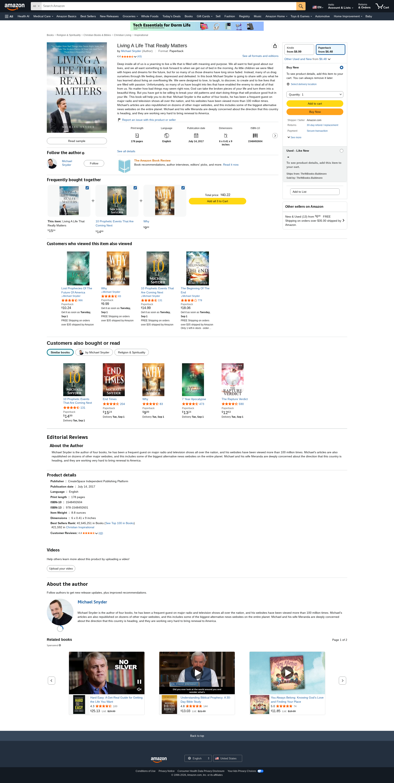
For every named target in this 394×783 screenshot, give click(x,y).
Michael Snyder (131, 51)
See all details (126, 151)
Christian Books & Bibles (97, 35)
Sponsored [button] (52, 645)
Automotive (322, 16)
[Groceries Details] (137, 16)
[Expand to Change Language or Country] (322, 7)
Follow (94, 163)
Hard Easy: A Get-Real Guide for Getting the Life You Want (116, 699)
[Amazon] (15, 6)
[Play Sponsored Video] (197, 673)
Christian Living (122, 35)
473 (201, 404)
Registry (244, 16)
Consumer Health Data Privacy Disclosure (201, 771)
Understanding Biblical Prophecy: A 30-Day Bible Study (206, 699)
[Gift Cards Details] (212, 16)
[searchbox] (168, 6)
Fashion (229, 16)
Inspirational (141, 35)
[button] (9, 16)
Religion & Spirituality (69, 35)
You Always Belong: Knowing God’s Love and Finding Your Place (297, 699)
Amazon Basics (66, 16)
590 (241, 404)
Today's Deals (172, 16)
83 (161, 404)
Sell (218, 16)
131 (82, 407)
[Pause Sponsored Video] (139, 682)
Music (257, 16)
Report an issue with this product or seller (149, 119)
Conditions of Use (146, 771)
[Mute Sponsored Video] (139, 689)
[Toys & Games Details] (311, 16)
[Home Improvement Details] (361, 16)
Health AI (23, 16)
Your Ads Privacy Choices (242, 771)
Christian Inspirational (80, 527)
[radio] (299, 49)
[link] (117, 200)
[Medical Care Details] (52, 16)
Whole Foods (149, 16)
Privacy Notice (167, 771)
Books (189, 16)
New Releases (109, 16)
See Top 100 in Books (119, 523)
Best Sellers (88, 16)
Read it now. (231, 164)
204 (122, 404)
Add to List (299, 191)
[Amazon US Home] (159, 760)
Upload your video (61, 568)
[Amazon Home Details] (286, 16)
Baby (368, 16)
